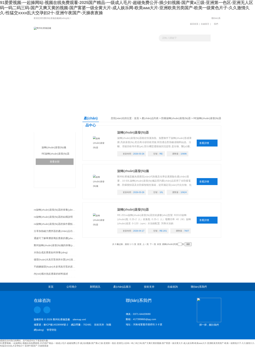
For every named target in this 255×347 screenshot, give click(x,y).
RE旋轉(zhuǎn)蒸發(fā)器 (55, 153)
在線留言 (205, 24)
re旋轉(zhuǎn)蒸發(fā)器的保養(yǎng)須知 (54, 209)
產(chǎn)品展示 (127, 47)
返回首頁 (194, 24)
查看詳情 (204, 143)
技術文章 (154, 47)
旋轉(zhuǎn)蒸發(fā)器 (133, 132)
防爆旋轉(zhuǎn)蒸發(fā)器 (54, 138)
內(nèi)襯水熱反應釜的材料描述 (51, 273)
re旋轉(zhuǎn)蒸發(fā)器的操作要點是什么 (54, 224)
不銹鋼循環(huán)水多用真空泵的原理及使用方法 (54, 266)
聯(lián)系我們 (215, 21)
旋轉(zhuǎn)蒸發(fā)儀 (54, 147)
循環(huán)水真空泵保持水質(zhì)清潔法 (54, 259)
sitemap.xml (79, 319)
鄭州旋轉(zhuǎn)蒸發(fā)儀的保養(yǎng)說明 (54, 245)
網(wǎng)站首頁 (47, 47)
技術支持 (149, 286)
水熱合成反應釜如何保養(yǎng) (51, 252)
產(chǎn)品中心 (53, 121)
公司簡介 (71, 286)
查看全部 (55, 161)
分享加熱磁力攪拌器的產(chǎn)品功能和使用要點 (54, 231)
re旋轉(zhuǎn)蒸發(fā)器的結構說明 (53, 216)
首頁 (136, 118)
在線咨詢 (172, 286)
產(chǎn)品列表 (150, 118)
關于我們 (73, 47)
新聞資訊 (100, 47)
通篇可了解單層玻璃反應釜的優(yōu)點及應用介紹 (54, 238)
